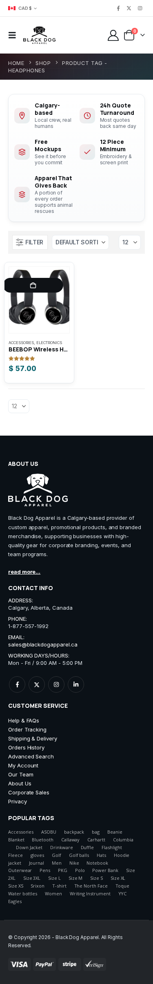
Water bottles (22, 893)
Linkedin (76, 684)
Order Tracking (27, 729)
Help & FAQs (23, 720)
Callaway (70, 839)
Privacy (17, 801)
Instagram (56, 684)
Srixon (37, 886)
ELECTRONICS (49, 342)
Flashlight (112, 847)
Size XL (118, 878)
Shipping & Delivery (32, 738)
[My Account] (113, 35)
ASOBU (48, 832)
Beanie (114, 832)
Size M (76, 878)
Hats (101, 855)
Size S (96, 878)
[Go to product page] (39, 300)
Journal (36, 863)
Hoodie (122, 855)
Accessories (20, 832)
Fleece (15, 855)
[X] (129, 8)
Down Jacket (29, 847)
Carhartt (96, 839)
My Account (23, 765)
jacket (14, 863)
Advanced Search (31, 756)
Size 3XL (31, 878)
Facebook (17, 684)
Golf (56, 855)
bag (96, 832)
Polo (80, 870)
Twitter (37, 684)
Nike (74, 863)
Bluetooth (42, 839)
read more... (24, 571)
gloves (37, 855)
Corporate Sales (28, 792)
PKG (62, 870)
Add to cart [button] (33, 285)
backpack (74, 832)
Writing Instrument (90, 893)
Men (57, 863)
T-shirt (59, 886)
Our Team (20, 774)
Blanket (16, 839)
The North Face (91, 886)
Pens (45, 870)
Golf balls (79, 855)
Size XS (15, 886)
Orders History (26, 747)
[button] (14, 35)
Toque (122, 886)
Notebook (97, 863)
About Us (19, 783)
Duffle (87, 847)
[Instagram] (140, 8)
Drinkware (61, 847)
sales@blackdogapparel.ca (42, 644)
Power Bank (105, 870)
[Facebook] (118, 8)
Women (53, 893)
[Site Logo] (39, 35)
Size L (54, 878)
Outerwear (20, 870)
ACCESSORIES (21, 342)
